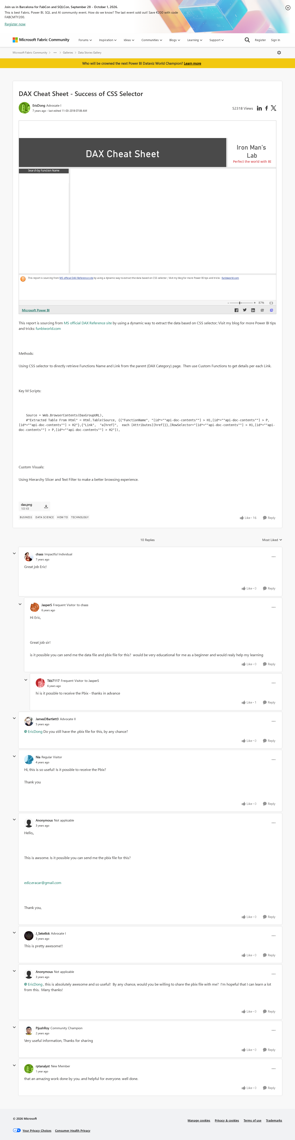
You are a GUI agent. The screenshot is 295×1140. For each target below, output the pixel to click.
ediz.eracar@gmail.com (42, 882)
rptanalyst (43, 1066)
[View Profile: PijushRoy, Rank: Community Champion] (28, 1030)
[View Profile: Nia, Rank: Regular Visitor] (28, 759)
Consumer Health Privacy (72, 1130)
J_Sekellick (43, 933)
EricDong (38, 105)
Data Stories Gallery (89, 52)
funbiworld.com (48, 328)
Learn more (192, 63)
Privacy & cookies (227, 1120)
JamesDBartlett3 (47, 719)
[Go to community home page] (41, 39)
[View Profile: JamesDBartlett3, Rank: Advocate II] (28, 721)
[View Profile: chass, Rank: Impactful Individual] (28, 556)
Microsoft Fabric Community (30, 52)
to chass (82, 605)
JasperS (46, 605)
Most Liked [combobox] (272, 540)
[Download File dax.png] (46, 506)
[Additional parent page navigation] (55, 52)
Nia (38, 757)
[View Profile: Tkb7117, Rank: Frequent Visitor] (40, 683)
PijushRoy (42, 1028)
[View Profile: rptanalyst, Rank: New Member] (28, 1068)
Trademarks (274, 1120)
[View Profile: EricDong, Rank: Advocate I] (24, 108)
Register (260, 40)
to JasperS (92, 680)
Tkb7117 (53, 680)
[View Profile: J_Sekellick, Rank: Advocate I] (28, 935)
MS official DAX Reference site (88, 322)
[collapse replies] (14, 553)
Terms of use (252, 1120)
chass (39, 554)
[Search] (247, 40)
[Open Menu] (279, 52)
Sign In (275, 40)
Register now (15, 23)
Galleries (68, 52)
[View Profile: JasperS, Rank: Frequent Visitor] (34, 607)
